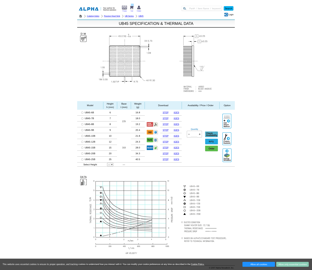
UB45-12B (90, 141)
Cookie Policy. (197, 264)
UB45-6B (89, 112)
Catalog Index (93, 16)
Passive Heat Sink (112, 16)
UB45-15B (90, 147)
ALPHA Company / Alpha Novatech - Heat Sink (80, 16)
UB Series (129, 16)
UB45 (140, 16)
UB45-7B (89, 118)
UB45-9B (89, 130)
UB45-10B (90, 136)
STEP (166, 112)
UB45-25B (90, 159)
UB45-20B (90, 153)
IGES (176, 112)
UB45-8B (89, 124)
